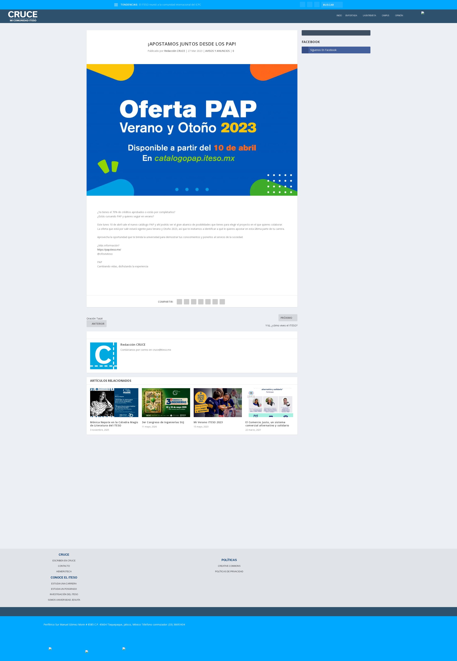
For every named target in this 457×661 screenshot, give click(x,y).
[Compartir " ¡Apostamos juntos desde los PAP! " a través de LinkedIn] (208, 301)
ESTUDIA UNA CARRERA (64, 583)
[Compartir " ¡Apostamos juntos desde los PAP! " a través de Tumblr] (193, 301)
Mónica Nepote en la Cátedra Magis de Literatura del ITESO (114, 423)
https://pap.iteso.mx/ (109, 249)
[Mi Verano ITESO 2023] (218, 402)
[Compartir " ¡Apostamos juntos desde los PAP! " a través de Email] (215, 301)
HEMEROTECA (64, 571)
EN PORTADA (351, 15)
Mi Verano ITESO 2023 (208, 422)
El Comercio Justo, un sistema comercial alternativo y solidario (267, 423)
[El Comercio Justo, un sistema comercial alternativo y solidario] (269, 402)
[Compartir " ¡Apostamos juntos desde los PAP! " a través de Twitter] (186, 301)
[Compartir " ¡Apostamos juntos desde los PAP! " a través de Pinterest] (200, 301)
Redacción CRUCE (174, 50)
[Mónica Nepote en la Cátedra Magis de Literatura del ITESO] (114, 402)
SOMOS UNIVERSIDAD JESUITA (64, 600)
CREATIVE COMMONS (229, 566)
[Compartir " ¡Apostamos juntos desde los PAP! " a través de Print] (222, 301)
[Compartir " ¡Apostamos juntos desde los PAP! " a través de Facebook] (179, 301)
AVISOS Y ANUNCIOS (217, 50)
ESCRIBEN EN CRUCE (64, 560)
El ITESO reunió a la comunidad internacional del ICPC (170, 4)
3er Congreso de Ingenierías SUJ (163, 422)
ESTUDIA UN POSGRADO (64, 589)
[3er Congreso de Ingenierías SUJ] (166, 402)
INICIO (339, 15)
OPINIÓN (399, 15)
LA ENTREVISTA (369, 15)
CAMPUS (385, 15)
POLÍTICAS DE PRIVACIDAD (229, 571)
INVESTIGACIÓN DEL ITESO (64, 594)
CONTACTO (64, 566)
